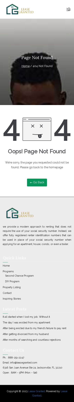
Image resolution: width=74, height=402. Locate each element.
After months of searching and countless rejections (32, 339)
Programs (8, 271)
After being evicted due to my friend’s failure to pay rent (34, 328)
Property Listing (12, 287)
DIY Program (12, 281)
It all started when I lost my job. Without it (26, 316)
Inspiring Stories (12, 298)
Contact (7, 293)
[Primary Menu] (68, 9)
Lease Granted (36, 391)
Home (6, 265)
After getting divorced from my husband (26, 334)
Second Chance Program (19, 275)
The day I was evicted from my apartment (26, 322)
